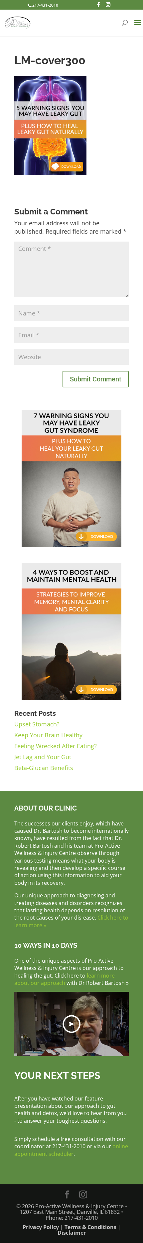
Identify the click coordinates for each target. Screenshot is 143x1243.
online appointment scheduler (71, 1150)
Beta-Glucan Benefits (43, 768)
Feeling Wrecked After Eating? (55, 746)
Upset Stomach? (37, 724)
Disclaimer (72, 1232)
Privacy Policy (41, 1227)
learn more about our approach (64, 979)
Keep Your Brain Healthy (48, 735)
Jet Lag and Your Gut (42, 757)
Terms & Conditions (90, 1227)
